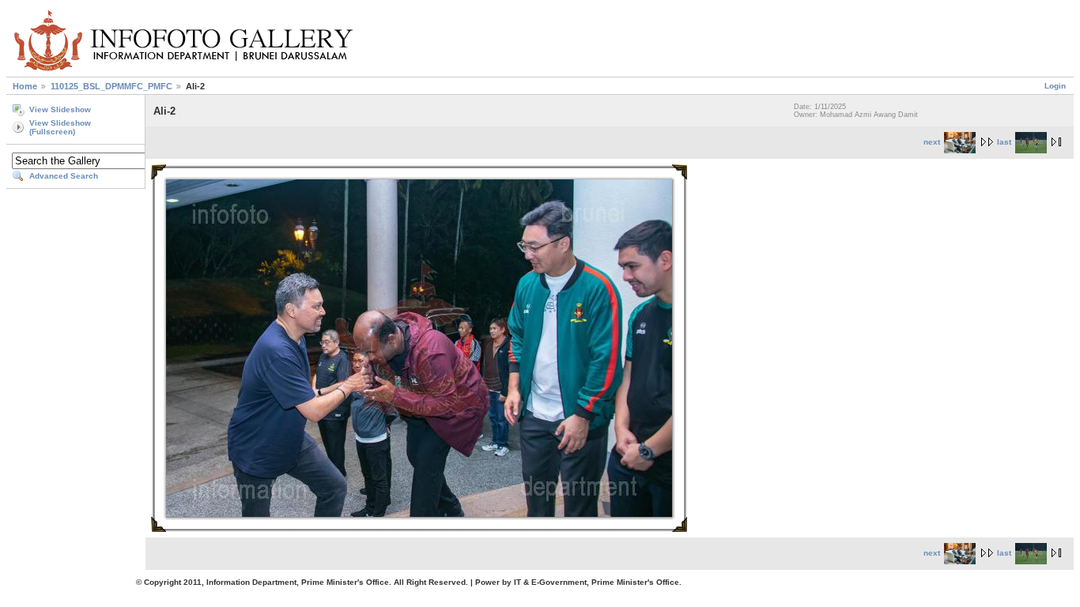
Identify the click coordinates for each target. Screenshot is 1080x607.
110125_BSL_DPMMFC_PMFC (111, 86)
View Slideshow (60, 109)
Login (1055, 85)
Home (25, 86)
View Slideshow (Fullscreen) (60, 127)
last (1004, 142)
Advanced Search (63, 176)
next (931, 142)
